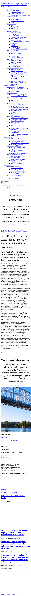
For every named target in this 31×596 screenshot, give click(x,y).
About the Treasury (12, 16)
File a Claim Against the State (18, 38)
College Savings (15, 35)
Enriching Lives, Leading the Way (20, 18)
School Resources (12, 93)
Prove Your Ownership (17, 144)
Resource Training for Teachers (19, 94)
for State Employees (16, 110)
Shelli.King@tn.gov (6, 457)
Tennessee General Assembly (11, 579)
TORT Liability (15, 46)
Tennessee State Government (11, 574)
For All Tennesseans (12, 31)
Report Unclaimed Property (14, 154)
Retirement (13, 54)
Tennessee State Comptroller (11, 582)
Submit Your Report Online (18, 159)
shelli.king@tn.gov (11, 226)
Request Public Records (9, 492)
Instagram (12, 190)
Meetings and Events (16, 27)
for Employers (14, 113)
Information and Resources (14, 116)
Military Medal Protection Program (20, 153)
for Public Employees (13, 50)
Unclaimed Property (16, 47)
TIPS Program (14, 44)
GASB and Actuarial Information (19, 134)
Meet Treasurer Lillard (13, 10)
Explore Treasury (8, 9)
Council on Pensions (16, 131)
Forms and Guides (15, 122)
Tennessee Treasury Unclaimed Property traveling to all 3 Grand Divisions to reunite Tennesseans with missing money (15, 558)
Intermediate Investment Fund (18, 171)
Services (6, 29)
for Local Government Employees (19, 109)
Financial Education (16, 40)
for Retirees (14, 106)
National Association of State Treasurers (15, 590)
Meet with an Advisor (16, 125)
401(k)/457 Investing (16, 124)
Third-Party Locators (16, 151)
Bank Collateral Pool (16, 169)
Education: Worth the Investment (19, 88)
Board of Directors (15, 90)
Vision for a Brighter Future (18, 12)
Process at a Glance (16, 156)
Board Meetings (15, 132)
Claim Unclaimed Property (14, 138)
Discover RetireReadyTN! (17, 104)
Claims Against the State (17, 71)
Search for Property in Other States (20, 143)
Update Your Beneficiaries (17, 121)
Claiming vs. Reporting (17, 150)
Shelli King (4, 230)
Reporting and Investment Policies (19, 128)
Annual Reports (15, 91)
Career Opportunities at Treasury (9, 440)
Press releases (21, 226)
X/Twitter (19, 190)
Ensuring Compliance (16, 160)
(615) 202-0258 (19, 224)
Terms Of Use (4, 594)
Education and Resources (17, 163)
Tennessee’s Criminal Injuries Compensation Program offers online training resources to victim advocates (15, 545)
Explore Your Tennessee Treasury (12, 508)
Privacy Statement (13, 594)
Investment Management (13, 166)
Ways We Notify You (16, 149)
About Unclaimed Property (14, 146)
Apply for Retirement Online (18, 119)
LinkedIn (26, 190)
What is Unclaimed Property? (18, 147)
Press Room (14, 25)
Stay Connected (15, 28)
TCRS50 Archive (15, 135)
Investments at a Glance (17, 168)
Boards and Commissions (17, 21)
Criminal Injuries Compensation (19, 37)
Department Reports (16, 19)
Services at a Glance (16, 32)
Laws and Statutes (15, 157)
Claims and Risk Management (15, 68)
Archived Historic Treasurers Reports (20, 15)
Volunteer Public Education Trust (19, 49)
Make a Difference (12, 97)
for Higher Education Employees (19, 107)
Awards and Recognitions (14, 231)
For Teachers (10, 59)
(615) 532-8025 (7, 224)
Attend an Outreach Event (17, 141)
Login (2, 2)
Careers (13, 22)
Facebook (5, 190)
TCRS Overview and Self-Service (19, 118)
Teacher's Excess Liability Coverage (20, 65)
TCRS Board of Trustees (17, 129)
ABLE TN (13, 34)
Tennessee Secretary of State (11, 586)
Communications (11, 24)
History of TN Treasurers (17, 13)
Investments (7, 165)
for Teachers (14, 112)
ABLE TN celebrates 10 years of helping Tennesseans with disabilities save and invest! (14, 532)
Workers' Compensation (17, 57)
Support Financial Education (18, 99)
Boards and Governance (13, 126)
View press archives (15, 385)
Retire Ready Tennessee (13, 103)
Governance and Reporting (14, 175)
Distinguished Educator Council (19, 96)
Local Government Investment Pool (20, 172)
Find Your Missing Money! (18, 140)
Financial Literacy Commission (15, 87)
